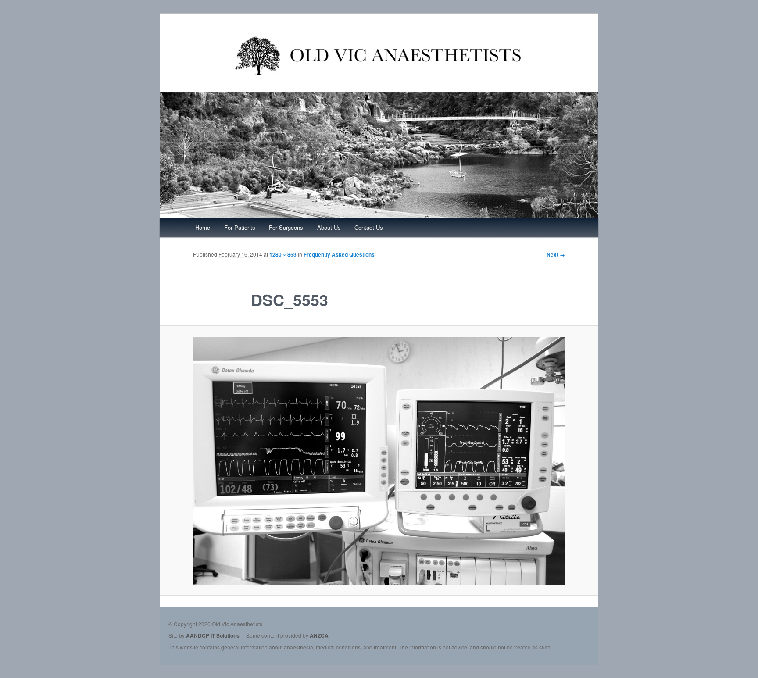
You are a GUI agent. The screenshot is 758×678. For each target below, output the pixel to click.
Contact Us (368, 227)
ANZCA (319, 635)
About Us (329, 227)
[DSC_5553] (379, 461)
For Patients (239, 227)
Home (202, 227)
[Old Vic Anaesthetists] (379, 86)
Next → (556, 254)
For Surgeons (286, 227)
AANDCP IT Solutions (213, 635)
